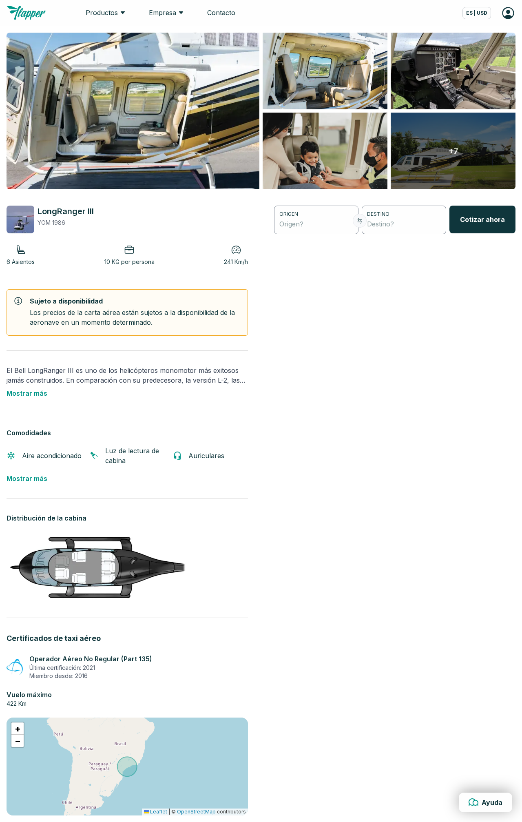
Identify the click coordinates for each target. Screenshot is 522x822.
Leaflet (158, 812)
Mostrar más (27, 393)
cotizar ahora (482, 219)
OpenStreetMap (196, 812)
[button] (17, 728)
